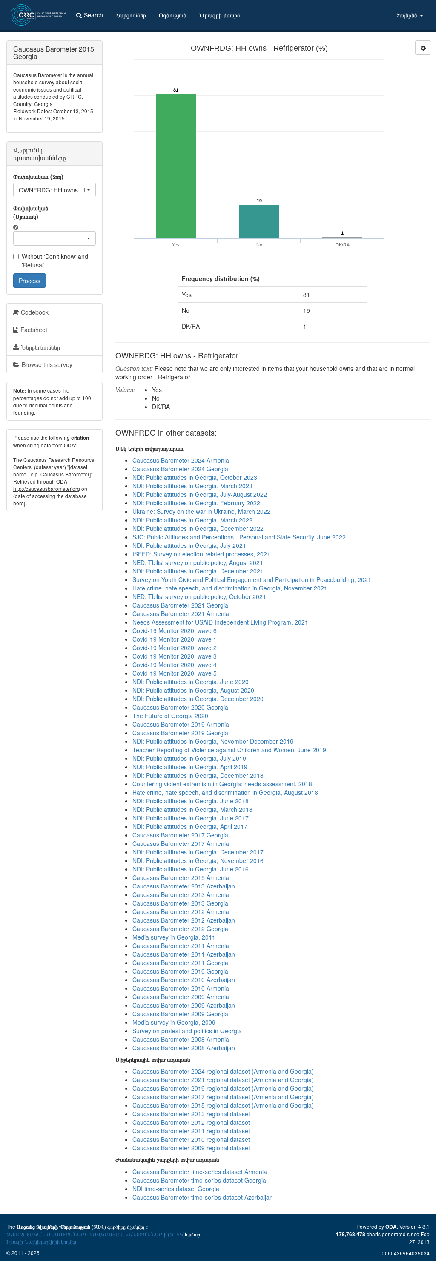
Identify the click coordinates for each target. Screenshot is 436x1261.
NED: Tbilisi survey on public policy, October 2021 (199, 596)
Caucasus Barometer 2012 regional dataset (191, 1122)
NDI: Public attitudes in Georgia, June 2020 (190, 681)
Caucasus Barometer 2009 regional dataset (191, 1147)
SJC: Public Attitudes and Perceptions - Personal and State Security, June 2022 (239, 537)
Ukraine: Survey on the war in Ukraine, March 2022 (201, 511)
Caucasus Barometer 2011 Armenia (180, 945)
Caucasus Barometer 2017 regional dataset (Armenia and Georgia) (223, 1096)
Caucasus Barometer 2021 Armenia (180, 613)
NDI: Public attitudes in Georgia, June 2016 (190, 869)
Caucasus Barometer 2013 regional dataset (191, 1113)
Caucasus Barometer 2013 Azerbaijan (183, 886)
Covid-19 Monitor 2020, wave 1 (174, 639)
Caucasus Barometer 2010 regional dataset (191, 1139)
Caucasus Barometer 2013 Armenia (180, 894)
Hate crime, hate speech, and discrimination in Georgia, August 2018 (225, 792)
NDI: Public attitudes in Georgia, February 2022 (196, 503)
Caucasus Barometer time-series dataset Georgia (199, 1180)
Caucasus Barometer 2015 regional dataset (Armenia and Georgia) (223, 1105)
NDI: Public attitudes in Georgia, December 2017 (198, 852)
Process (29, 280)
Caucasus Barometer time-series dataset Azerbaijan (202, 1197)
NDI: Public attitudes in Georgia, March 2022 (192, 520)
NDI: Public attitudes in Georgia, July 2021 (189, 545)
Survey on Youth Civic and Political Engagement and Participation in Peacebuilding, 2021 (251, 579)
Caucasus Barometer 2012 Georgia (180, 928)
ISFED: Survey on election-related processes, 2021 (201, 554)
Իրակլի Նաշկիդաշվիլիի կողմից (41, 1241)
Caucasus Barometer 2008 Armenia (180, 1039)
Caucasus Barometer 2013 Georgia (180, 903)
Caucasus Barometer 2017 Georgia (180, 835)
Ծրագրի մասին (219, 15)
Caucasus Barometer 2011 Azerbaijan (183, 954)
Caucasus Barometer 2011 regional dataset (191, 1130)
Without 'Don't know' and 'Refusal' (55, 260)
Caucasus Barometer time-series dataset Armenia (199, 1171)
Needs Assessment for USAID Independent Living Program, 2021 (220, 622)
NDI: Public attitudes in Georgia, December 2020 (198, 698)
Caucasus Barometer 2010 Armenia (180, 988)
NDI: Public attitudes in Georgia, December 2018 (198, 775)
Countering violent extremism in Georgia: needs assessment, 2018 (222, 784)
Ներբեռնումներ (40, 347)
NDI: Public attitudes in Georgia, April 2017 (189, 826)
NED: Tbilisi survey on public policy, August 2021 (197, 562)
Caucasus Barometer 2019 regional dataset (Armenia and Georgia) (223, 1088)
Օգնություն (172, 15)
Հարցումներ (131, 15)
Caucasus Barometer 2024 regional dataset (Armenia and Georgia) (223, 1071)
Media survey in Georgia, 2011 (173, 937)
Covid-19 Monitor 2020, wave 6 (174, 630)
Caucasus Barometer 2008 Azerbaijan (183, 1047)
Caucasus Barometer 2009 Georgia (180, 1013)
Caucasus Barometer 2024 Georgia (180, 468)
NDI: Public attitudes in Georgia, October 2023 (194, 477)
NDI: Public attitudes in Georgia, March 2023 (192, 485)
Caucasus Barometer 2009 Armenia (180, 996)
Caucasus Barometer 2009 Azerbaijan (183, 1005)
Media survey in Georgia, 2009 (173, 1022)
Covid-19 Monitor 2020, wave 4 (174, 664)
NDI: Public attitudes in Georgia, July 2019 (189, 758)
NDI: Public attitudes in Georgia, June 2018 (190, 801)
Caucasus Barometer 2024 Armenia (180, 460)
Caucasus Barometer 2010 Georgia (180, 971)
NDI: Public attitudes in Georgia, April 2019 (189, 766)
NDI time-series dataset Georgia (175, 1188)
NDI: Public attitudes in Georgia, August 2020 (193, 690)
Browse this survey (47, 364)
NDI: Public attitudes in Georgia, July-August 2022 (199, 494)
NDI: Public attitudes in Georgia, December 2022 (198, 528)
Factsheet (33, 329)
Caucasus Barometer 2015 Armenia (180, 877)
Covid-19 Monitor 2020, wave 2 (174, 647)
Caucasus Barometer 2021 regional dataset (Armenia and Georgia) (223, 1079)
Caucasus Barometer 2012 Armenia (180, 911)
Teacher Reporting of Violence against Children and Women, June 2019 (229, 749)
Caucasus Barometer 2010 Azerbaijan (183, 979)
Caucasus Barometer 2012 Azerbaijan (183, 920)
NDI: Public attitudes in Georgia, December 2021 (198, 571)
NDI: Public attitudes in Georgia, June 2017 (190, 818)
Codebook (35, 312)
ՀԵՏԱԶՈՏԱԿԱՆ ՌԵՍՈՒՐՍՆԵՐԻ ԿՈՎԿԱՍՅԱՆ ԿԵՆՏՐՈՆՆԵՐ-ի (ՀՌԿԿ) (95, 1234)
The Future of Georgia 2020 (170, 715)
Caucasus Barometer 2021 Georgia (180, 605)
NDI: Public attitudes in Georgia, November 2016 (198, 860)
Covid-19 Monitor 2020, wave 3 (174, 656)
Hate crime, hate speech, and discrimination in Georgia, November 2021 (229, 588)
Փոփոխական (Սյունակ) (31, 212)
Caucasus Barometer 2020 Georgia (180, 707)
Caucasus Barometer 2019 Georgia (180, 732)
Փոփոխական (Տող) (38, 176)
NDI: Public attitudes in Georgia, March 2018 (192, 809)
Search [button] (93, 15)
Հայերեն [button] (407, 15)
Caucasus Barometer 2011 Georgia (180, 962)
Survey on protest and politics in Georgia (187, 1030)
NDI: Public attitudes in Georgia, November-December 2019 (212, 741)
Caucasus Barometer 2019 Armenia (180, 724)
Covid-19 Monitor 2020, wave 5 (174, 673)
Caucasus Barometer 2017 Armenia (180, 843)
